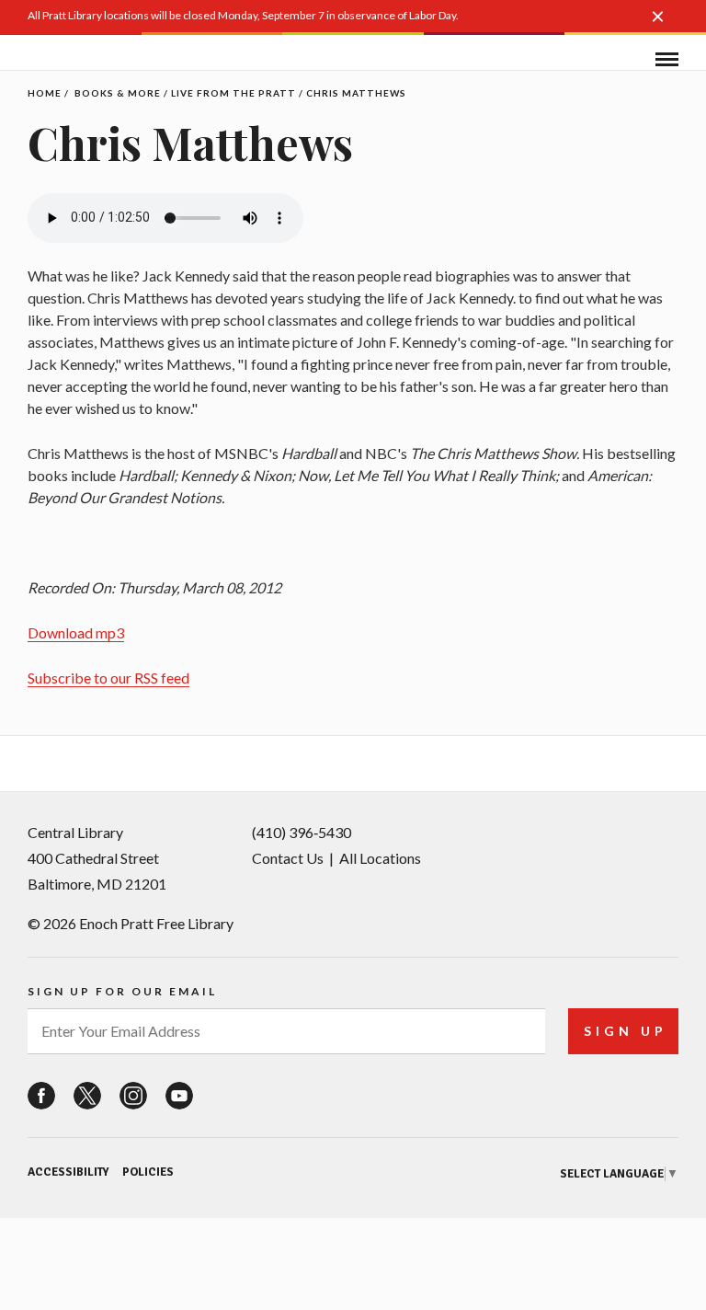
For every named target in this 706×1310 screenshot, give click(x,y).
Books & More (117, 92)
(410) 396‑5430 (301, 832)
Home (45, 92)
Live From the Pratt (233, 92)
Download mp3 (76, 632)
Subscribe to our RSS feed (108, 677)
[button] (664, 26)
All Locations (380, 858)
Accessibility (68, 1172)
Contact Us (288, 858)
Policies (148, 1172)
